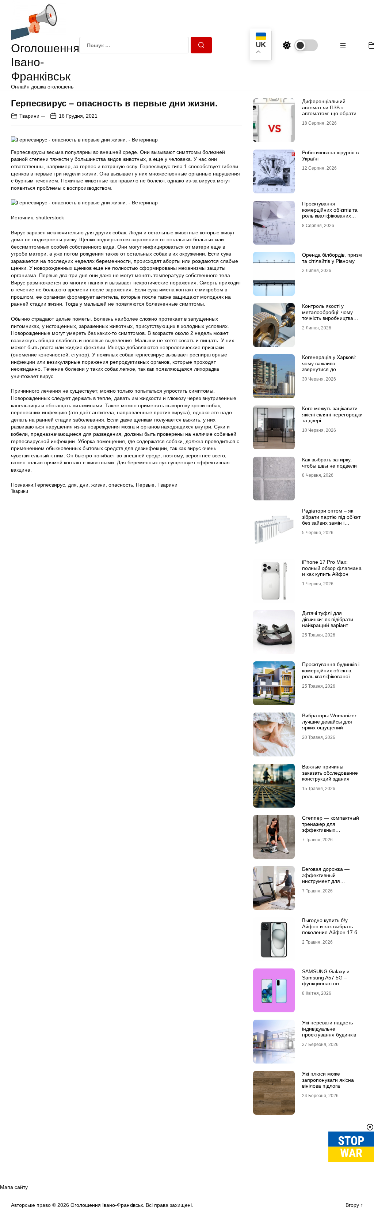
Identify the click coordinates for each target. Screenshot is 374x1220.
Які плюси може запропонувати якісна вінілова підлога (328, 1080)
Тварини (29, 116)
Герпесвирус (50, 485)
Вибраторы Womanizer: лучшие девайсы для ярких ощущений (330, 722)
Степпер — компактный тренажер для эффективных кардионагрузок (330, 827)
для (72, 485)
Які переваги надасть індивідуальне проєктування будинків (329, 1029)
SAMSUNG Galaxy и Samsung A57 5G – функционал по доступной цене (326, 980)
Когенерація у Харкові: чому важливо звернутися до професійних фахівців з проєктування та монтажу (332, 369)
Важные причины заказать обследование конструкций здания (330, 773)
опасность (120, 485)
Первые (145, 485)
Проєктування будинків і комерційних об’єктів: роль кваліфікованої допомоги (330, 673)
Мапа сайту (14, 1187)
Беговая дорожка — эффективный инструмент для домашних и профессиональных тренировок (326, 884)
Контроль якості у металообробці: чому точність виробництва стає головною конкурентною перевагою (332, 318)
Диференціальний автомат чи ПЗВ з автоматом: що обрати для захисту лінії (329, 110)
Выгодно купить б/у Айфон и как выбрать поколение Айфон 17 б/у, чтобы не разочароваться (332, 929)
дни (84, 485)
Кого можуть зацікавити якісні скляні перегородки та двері (332, 414)
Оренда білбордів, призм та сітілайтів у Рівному (332, 258)
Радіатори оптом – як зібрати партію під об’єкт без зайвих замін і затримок (331, 520)
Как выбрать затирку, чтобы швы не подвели (329, 463)
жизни (98, 485)
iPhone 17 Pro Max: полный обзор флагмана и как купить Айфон (332, 568)
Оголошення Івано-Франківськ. (107, 1205)
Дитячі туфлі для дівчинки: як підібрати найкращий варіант (327, 619)
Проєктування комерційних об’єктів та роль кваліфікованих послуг (330, 213)
